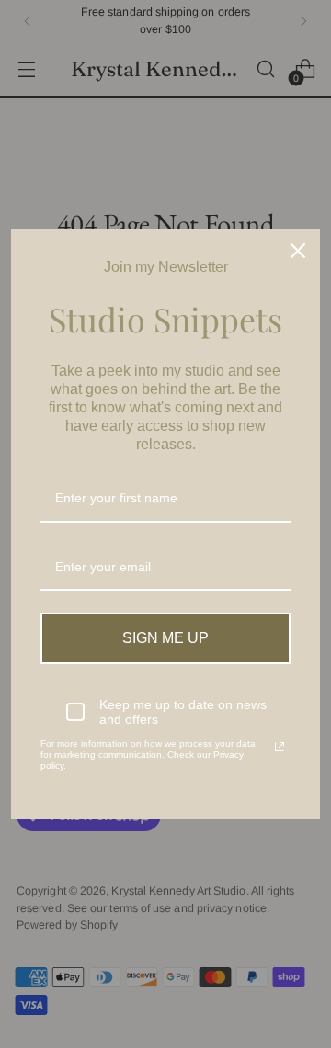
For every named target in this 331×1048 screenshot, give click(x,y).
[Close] (298, 251)
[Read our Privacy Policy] (279, 747)
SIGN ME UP (165, 638)
